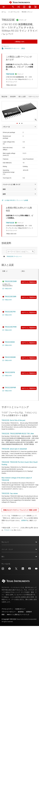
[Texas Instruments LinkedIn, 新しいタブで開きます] (23, 569)
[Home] (19, 2)
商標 (3, 614)
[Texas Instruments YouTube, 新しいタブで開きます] (36, 569)
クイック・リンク (7, 549)
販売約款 (21, 612)
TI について (5, 542)
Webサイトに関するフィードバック (18, 614)
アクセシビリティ (7, 609)
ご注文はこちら (19, 41)
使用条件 (24, 520)
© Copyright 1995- (9, 619)
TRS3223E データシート (12, 48)
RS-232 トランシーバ (28, 12)
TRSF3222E (10, 223)
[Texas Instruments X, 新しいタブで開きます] (16, 569)
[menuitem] (13, 7)
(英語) (23, 48)
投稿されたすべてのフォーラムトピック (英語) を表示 (20, 510)
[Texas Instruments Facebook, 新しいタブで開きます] (9, 569)
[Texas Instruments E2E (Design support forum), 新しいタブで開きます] (29, 569)
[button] (3, 7)
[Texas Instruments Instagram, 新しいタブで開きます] (3, 569)
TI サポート (8, 530)
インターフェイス (13, 12)
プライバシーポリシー (9, 612)
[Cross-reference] (18, 7)
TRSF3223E (10, 74)
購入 (3, 556)
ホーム (4, 12)
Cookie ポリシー (20, 609)
